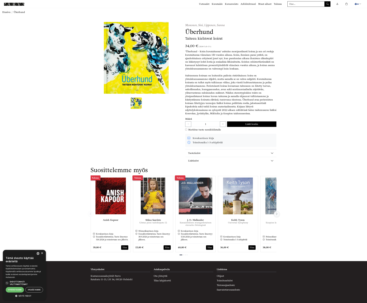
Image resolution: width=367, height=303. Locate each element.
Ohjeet (220, 276)
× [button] (42, 253)
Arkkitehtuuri (248, 4)
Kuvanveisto (231, 4)
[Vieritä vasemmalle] (90, 214)
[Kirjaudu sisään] (337, 4)
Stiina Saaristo (153, 220)
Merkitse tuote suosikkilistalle (204, 129)
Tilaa (124, 247)
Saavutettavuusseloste (228, 289)
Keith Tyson (238, 220)
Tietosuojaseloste (226, 285)
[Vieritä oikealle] (276, 214)
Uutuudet (204, 4)
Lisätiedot (193, 160)
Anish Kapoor (110, 220)
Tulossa (278, 4)
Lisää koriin (251, 124)
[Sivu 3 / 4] (185, 254)
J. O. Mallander (195, 220)
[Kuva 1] (136, 103)
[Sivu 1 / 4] (180, 254)
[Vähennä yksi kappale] (188, 124)
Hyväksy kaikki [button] (15, 290)
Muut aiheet (265, 4)
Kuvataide (217, 4)
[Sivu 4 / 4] (187, 254)
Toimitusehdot (225, 280)
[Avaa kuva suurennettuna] (136, 58)
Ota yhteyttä (160, 276)
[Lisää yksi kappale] (223, 124)
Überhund (19, 12)
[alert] (24, 275)
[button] (358, 4)
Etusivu (6, 12)
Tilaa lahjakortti (162, 280)
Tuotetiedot (194, 153)
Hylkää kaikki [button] (34, 290)
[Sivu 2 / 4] (183, 254)
